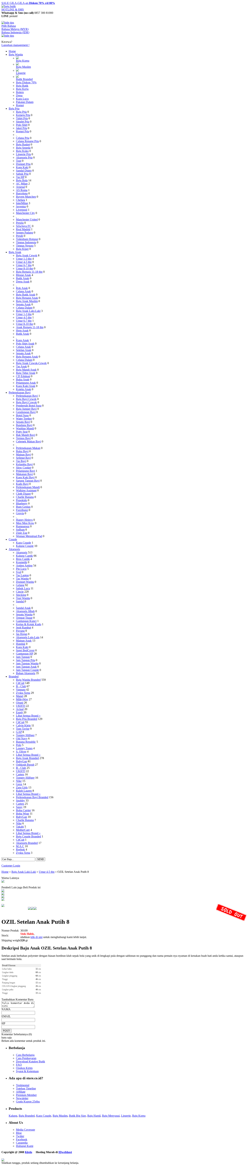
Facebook (21, 1139)
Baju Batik (22, 85)
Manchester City (25, 213)
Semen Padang (24, 232)
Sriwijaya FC (23, 226)
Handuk (20, 643)
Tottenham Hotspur (27, 239)
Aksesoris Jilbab (25, 611)
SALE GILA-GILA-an (28, 3)
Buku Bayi (22, 451)
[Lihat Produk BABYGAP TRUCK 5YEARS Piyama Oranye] (2, 891)
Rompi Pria (22, 131)
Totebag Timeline (26, 1088)
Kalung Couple (25, 545)
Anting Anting (24, 565)
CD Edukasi (23, 376)
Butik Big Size (77, 1115)
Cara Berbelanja (25, 1054)
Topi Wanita (23, 598)
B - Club (21, 686)
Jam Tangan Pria (25, 660)
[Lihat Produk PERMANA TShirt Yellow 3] (2, 893)
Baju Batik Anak (25, 294)
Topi (18, 160)
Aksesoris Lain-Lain (27, 637)
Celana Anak (23, 291)
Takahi (20, 826)
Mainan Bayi (23, 454)
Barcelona (22, 193)
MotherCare (23, 829)
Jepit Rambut (23, 627)
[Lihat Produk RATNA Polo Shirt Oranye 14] (2, 896)
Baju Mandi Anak (26, 369)
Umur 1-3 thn (24, 258)
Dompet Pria (23, 164)
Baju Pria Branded (26, 718)
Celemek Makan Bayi (28, 441)
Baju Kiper (22, 248)
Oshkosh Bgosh (25, 764)
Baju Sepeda (23, 147)
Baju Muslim (23, 66)
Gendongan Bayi (26, 412)
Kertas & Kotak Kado (28, 624)
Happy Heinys (24, 519)
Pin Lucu (21, 568)
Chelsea (20, 199)
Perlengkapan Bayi (20, 392)
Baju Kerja (22, 88)
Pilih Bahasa (8, 25)
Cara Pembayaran (26, 1058)
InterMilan (22, 203)
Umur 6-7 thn (24, 265)
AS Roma (21, 190)
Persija (20, 222)
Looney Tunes (24, 748)
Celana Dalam (24, 307)
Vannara (20, 689)
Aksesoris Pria (24, 157)
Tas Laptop (22, 575)
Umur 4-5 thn (24, 261)
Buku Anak (22, 379)
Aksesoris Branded (27, 842)
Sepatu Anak (23, 304)
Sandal (20, 601)
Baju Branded (27, 1115)
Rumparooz (22, 526)
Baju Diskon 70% (26, 82)
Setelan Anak (23, 350)
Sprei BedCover (25, 650)
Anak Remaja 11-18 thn (29, 327)
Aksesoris (14, 549)
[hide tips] (7, 22)
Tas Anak (21, 366)
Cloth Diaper (23, 493)
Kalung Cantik (24, 555)
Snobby (20, 800)
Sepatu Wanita (24, 614)
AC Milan (22, 183)
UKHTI (20, 705)
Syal (18, 572)
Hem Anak (22, 330)
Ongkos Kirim (24, 1068)
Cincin (20, 591)
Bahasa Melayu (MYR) (15, 29)
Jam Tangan (23, 656)
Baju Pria (14, 108)
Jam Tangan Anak (26, 666)
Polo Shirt (21, 124)
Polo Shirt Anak (25, 343)
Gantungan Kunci (26, 621)
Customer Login (10, 865)
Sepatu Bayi (23, 421)
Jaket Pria (21, 128)
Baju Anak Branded (27, 758)
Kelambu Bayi (24, 464)
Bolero (20, 92)
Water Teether (24, 418)
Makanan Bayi (24, 474)
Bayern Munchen (26, 196)
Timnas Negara (24, 245)
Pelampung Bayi (25, 470)
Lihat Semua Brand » (28, 715)
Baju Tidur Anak (25, 372)
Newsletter (22, 1098)
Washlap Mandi (25, 428)
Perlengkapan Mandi (28, 487)
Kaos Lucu (22, 98)
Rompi (20, 105)
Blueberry (21, 503)
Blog (19, 1132)
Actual (20, 709)
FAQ (19, 1064)
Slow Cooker (23, 467)
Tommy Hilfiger (25, 735)
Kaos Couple (23, 542)
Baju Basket (23, 144)
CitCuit (20, 683)
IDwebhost (65, 1152)
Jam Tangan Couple (27, 669)
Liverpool (21, 209)
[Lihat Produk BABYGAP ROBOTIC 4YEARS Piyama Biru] (2, 899)
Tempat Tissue (24, 617)
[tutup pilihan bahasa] (7, 35)
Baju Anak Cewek (26, 255)
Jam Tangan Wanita (27, 663)
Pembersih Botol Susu (28, 405)
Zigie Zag (21, 532)
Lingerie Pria (23, 154)
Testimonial (22, 1085)
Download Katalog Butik (30, 1061)
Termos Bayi (23, 438)
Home (12, 51)
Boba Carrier (23, 810)
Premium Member (26, 1095)
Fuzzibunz (22, 510)
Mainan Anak (24, 640)
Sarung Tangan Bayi (28, 480)
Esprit (19, 712)
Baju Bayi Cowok (26, 402)
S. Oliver (21, 751)
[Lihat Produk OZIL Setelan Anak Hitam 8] (2, 881)
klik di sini (36, 937)
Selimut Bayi (23, 457)
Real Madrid (23, 229)
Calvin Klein (23, 725)
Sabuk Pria (22, 173)
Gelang (20, 585)
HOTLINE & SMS (12, 9)
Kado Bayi (22, 483)
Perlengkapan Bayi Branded (32, 797)
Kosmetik (21, 562)
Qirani (19, 702)
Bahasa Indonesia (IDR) (15, 32)
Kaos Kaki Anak (25, 386)
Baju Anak (15, 252)
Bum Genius (23, 506)
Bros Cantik (23, 559)
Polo (18, 745)
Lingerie (21, 73)
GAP (19, 732)
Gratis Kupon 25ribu (28, 1101)
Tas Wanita (22, 578)
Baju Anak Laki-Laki (28, 310)
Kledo (28, 1152)
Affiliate (20, 1091)
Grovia (20, 513)
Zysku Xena (23, 692)
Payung (20, 630)
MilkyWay (22, 699)
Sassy (19, 807)
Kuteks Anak (23, 389)
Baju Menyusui (111, 1115)
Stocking (21, 594)
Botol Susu (22, 415)
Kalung (13, 1115)
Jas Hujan (21, 634)
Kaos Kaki (22, 167)
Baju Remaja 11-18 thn (29, 271)
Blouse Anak (23, 275)
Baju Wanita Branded (28, 679)
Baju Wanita (16, 54)
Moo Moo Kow (25, 523)
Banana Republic (26, 741)
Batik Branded (24, 79)
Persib (19, 235)
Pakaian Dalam (24, 102)
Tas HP (20, 177)
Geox (19, 784)
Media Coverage (25, 1129)
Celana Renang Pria (27, 141)
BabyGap (21, 761)
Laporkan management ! (15, 45)
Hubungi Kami (24, 1146)
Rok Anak (22, 288)
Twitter (20, 1136)
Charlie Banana (25, 496)
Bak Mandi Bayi (25, 434)
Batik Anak (22, 278)
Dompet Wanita (25, 581)
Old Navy (21, 738)
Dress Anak (22, 281)
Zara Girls (22, 787)
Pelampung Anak (26, 382)
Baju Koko (22, 151)
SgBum (20, 529)
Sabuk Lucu (23, 588)
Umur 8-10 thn (24, 268)
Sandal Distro (24, 170)
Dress (19, 95)
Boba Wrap (22, 813)
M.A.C (20, 846)
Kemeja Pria (23, 115)
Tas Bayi (21, 461)
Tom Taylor (22, 728)
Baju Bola (22, 180)
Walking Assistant (26, 490)
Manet (19, 696)
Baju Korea (22, 60)
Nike (19, 780)
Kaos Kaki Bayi (25, 477)
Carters (20, 774)
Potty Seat (22, 431)
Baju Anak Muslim (27, 301)
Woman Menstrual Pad (29, 536)
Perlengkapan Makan (28, 448)
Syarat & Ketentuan (27, 1071)
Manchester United (27, 219)
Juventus (21, 206)
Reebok (20, 849)
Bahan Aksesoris (25, 673)
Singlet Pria (22, 121)
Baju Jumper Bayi (26, 408)
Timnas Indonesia (26, 242)
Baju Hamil (94, 1115)
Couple (13, 539)
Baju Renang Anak (27, 297)
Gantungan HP (24, 653)
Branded (14, 676)
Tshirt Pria (22, 118)
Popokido (21, 500)
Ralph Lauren (24, 790)
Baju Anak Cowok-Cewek (31, 363)
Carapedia (22, 1142)
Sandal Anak (23, 607)
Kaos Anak (22, 340)
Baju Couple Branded (28, 836)
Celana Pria (22, 137)
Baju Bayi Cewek (26, 399)
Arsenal (20, 186)
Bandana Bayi (24, 425)
